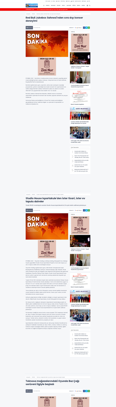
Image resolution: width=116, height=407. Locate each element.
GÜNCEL (48, 5)
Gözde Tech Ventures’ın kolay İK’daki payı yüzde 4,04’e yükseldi (54, 9)
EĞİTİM (74, 5)
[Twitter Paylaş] (86, 28)
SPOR (63, 5)
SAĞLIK (83, 5)
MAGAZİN (69, 5)
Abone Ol (71, 27)
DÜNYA (78, 5)
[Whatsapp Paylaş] (89, 28)
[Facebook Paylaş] (84, 28)
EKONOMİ (53, 5)
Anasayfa (28, 13)
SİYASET (59, 5)
